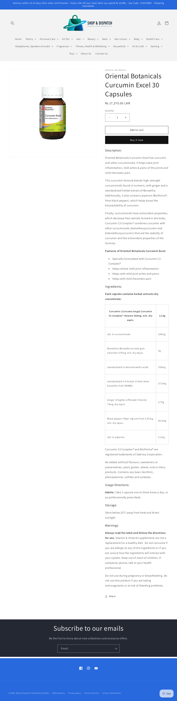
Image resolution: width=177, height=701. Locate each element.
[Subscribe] (115, 649)
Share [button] (112, 596)
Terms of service (91, 693)
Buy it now (136, 140)
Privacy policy (74, 693)
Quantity (109, 110)
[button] (12, 23)
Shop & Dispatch (23, 693)
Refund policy (58, 693)
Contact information (111, 693)
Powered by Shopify (40, 693)
